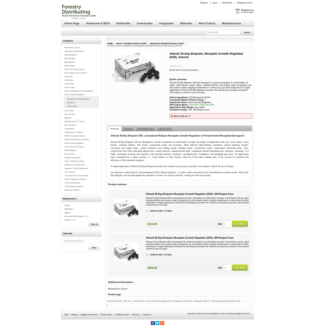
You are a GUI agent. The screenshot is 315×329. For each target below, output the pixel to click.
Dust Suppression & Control (75, 73)
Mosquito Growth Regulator (224, 301)
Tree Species (69, 172)
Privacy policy (106, 315)
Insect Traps (69, 87)
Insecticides (69, 84)
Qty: (220, 224)
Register (204, 3)
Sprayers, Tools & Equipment (76, 168)
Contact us (147, 315)
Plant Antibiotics (70, 150)
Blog (66, 315)
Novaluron (71, 103)
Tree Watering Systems (73, 186)
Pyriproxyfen (72, 106)
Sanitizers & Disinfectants (74, 165)
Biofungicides (69, 62)
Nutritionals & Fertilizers (73, 132)
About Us (136, 315)
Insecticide (112, 301)
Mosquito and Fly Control (74, 121)
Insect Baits (69, 111)
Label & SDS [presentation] (164, 128)
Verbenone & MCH (71, 190)
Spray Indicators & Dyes (74, 161)
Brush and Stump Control (74, 69)
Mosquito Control (181, 301)
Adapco (67, 213)
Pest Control (69, 154)
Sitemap (74, 315)
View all (94, 224)
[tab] (114, 128)
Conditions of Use (122, 315)
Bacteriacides (69, 58)
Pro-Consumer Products (74, 147)
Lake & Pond (69, 114)
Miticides (67, 118)
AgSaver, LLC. (70, 220)
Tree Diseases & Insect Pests (76, 176)
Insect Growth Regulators (74, 95)
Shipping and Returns (89, 315)
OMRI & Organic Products (74, 136)
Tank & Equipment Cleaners (75, 179)
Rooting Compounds (72, 158)
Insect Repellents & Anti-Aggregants (78, 91)
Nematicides (69, 129)
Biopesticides (69, 66)
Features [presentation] (128, 128)
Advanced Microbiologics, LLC (76, 216)
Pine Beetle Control (72, 48)
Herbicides (68, 80)
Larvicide (136, 301)
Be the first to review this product (183, 70)
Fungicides (68, 76)
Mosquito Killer (200, 301)
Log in (215, 3)
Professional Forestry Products (76, 139)
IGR (125, 301)
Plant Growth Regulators (74, 143)
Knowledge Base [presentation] (145, 128)
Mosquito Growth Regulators (78, 99)
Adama (67, 205)
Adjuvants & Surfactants (74, 51)
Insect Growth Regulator (157, 301)
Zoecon (124, 289)
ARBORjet (68, 209)
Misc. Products (70, 125)
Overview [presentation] (114, 128)
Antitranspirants (70, 55)
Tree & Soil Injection (72, 183)
